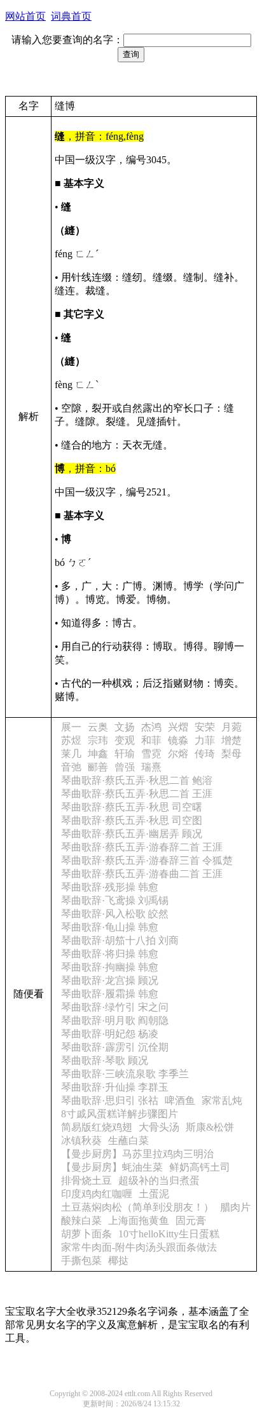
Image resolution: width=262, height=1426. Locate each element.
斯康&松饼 (210, 1127)
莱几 (71, 753)
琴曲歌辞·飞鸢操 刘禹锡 (115, 900)
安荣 (205, 727)
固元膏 (191, 1220)
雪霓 (151, 753)
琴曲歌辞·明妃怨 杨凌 (109, 1033)
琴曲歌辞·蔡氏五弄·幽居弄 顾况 (131, 833)
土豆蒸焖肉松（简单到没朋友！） (137, 1207)
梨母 (231, 753)
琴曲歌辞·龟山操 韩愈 (109, 927)
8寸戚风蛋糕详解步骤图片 (119, 1113)
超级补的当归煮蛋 (159, 1180)
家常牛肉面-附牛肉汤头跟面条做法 (139, 1247)
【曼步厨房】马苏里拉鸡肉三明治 (137, 1153)
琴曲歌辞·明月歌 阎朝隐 (115, 1020)
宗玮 (98, 740)
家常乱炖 (222, 1100)
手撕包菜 (81, 1260)
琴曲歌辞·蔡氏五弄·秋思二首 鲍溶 (136, 780)
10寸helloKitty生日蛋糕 (168, 1233)
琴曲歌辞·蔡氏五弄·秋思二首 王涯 (136, 793)
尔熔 (178, 753)
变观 (124, 740)
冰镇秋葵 (81, 1140)
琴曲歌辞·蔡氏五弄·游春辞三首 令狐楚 (147, 860)
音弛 (71, 767)
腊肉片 (235, 1207)
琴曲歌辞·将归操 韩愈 (109, 953)
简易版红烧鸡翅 (96, 1127)
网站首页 (25, 16)
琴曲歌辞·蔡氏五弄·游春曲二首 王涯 (142, 873)
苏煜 (71, 740)
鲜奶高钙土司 (199, 1167)
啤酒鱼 (180, 1100)
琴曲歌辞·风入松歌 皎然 (115, 913)
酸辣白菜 (81, 1220)
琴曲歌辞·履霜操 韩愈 (109, 993)
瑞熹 (151, 767)
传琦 (205, 753)
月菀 (231, 727)
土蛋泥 (154, 1193)
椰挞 (118, 1260)
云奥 (98, 727)
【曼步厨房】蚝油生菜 (112, 1167)
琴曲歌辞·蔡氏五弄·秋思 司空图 (131, 820)
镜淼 (178, 740)
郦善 (98, 767)
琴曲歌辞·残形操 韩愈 (109, 887)
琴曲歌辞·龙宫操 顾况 (109, 980)
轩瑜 (124, 753)
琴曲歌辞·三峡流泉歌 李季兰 (125, 1073)
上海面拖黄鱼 (138, 1220)
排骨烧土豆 (86, 1180)
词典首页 (71, 16)
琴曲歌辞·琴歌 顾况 (104, 1060)
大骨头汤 (159, 1127)
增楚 (231, 740)
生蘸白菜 (128, 1140)
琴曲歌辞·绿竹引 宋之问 (115, 1007)
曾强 (124, 767)
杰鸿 (151, 727)
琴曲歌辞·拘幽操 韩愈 (109, 967)
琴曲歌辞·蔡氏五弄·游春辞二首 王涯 (142, 847)
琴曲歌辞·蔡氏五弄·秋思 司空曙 (131, 807)
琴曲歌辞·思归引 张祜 (109, 1100)
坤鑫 (98, 753)
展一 (71, 727)
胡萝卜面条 (86, 1233)
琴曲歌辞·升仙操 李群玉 (115, 1087)
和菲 (151, 740)
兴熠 (178, 727)
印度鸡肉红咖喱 (96, 1193)
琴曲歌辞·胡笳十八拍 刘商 (120, 940)
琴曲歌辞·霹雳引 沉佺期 (115, 1047)
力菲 (205, 740)
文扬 (124, 727)
